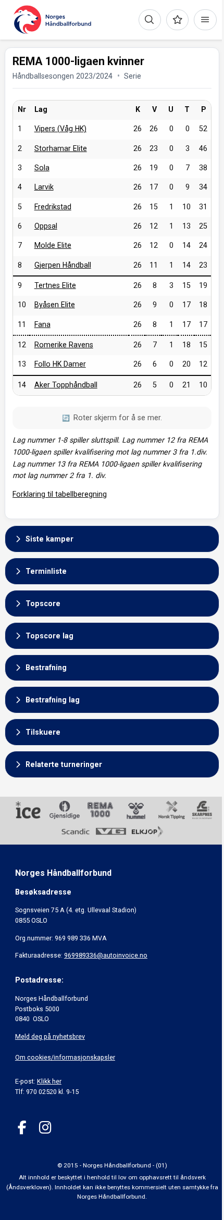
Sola (41, 167)
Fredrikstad (52, 207)
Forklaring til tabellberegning (60, 494)
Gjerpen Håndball (62, 265)
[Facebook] (22, 1127)
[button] (112, 538)
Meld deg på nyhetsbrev (50, 1036)
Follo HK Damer (60, 364)
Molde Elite (52, 245)
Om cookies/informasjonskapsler (65, 1057)
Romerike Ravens (63, 345)
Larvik (44, 187)
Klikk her (49, 1081)
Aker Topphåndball (65, 385)
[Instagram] (45, 1127)
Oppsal (45, 226)
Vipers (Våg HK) (60, 128)
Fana (42, 324)
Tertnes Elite (55, 285)
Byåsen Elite (54, 304)
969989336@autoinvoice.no (105, 955)
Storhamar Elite (60, 148)
